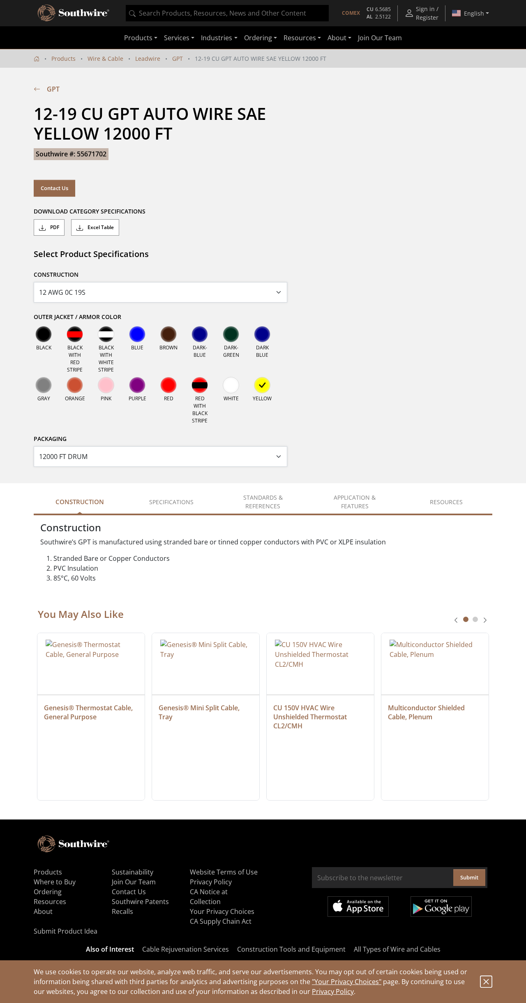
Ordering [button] (258, 37)
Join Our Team (380, 37)
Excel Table (100, 227)
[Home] (36, 58)
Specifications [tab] (171, 502)
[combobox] (227, 13)
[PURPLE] (137, 385)
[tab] (465, 619)
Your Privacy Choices (222, 911)
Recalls (122, 911)
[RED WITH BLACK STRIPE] (200, 385)
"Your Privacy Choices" (346, 981)
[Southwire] (74, 13)
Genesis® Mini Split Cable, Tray (200, 712)
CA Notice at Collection (209, 896)
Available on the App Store (358, 906)
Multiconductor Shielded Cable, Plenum (427, 712)
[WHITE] (231, 385)
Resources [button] (300, 37)
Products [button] (138, 37)
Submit (469, 877)
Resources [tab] (446, 502)
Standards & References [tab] (263, 501)
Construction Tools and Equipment (291, 949)
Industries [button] (216, 37)
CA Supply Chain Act (220, 921)
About (43, 911)
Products (63, 58)
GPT (177, 58)
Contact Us (54, 188)
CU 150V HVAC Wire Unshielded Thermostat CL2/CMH (310, 716)
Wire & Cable (105, 58)
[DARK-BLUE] (200, 334)
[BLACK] (43, 334)
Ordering (48, 891)
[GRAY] (43, 385)
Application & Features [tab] (355, 501)
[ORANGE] (75, 385)
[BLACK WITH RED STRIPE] (75, 334)
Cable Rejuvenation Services (185, 949)
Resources (50, 901)
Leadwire (147, 58)
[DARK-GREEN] (231, 334)
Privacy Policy (333, 991)
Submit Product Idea (65, 931)
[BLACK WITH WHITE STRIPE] (106, 334)
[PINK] (106, 385)
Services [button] (176, 37)
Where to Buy (55, 881)
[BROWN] (168, 334)
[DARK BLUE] (262, 334)
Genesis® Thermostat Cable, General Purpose (89, 712)
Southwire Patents (140, 901)
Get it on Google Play (441, 906)
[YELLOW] (262, 385)
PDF (54, 227)
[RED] (168, 385)
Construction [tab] (79, 502)
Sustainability (132, 872)
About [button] (337, 37)
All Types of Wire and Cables (397, 949)
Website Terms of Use (224, 872)
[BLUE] (137, 334)
